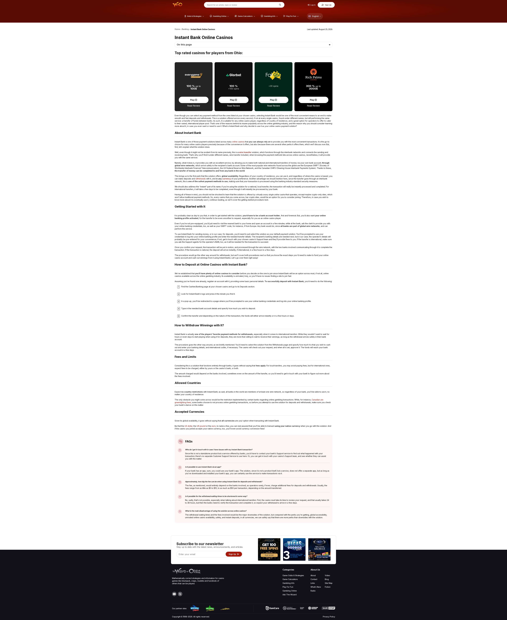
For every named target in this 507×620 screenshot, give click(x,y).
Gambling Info (288, 583)
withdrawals (201, 179)
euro (214, 426)
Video (327, 575)
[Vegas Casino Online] (294, 549)
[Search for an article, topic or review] (280, 5)
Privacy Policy (329, 617)
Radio (313, 591)
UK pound (201, 426)
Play (192, 100)
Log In (313, 5)
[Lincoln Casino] (319, 549)
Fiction (327, 587)
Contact (314, 579)
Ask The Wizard (290, 594)
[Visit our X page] (180, 594)
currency (226, 179)
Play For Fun (288, 587)
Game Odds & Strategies (293, 575)
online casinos (238, 142)
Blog (327, 579)
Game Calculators (290, 579)
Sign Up (328, 5)
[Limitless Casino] (269, 549)
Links (313, 583)
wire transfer (245, 152)
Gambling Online (290, 591)
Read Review (193, 105)
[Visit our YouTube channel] (174, 594)
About (313, 575)
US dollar (188, 426)
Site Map (328, 583)
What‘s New (316, 587)
